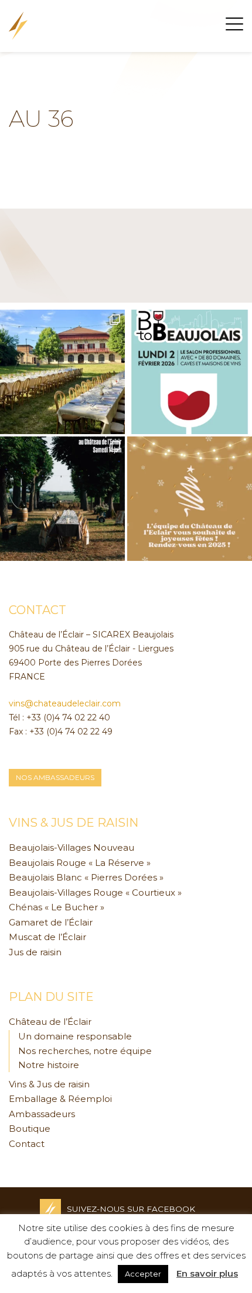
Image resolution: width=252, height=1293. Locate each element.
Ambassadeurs (42, 1113)
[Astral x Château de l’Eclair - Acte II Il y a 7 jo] (62, 372)
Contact (27, 1143)
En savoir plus (207, 1273)
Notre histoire (48, 1064)
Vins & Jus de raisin (49, 1084)
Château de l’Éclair (50, 1021)
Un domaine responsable (75, 1036)
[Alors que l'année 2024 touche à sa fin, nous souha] (189, 498)
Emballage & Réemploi (60, 1098)
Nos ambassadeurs (55, 777)
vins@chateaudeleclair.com (65, 703)
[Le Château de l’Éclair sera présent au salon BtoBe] (189, 372)
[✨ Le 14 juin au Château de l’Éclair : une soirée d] (62, 498)
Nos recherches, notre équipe (85, 1050)
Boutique (29, 1128)
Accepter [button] (143, 1273)
